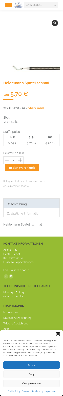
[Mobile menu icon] (8, 5)
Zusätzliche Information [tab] (23, 213)
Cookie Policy (14, 391)
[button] (58, 334)
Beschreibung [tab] (17, 204)
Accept (31, 365)
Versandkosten (35, 107)
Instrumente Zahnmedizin (29, 181)
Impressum (50, 391)
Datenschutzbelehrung (32, 391)
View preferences (31, 383)
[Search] (54, 5)
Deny (31, 374)
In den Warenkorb (22, 168)
